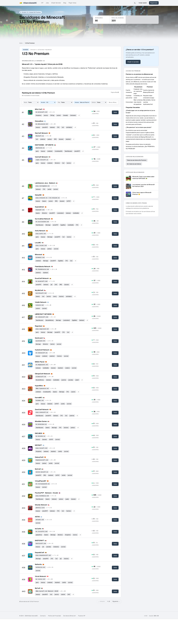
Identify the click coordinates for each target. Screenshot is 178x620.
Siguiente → (116, 601)
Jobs (47, 3)
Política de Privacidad (54, 616)
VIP (42, 3)
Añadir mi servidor (133, 62)
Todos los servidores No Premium (136, 160)
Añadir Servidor (56, 3)
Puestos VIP (81, 616)
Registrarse (153, 3)
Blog (64, 3)
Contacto (43, 616)
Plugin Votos (72, 3)
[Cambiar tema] (134, 3)
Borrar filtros (112, 102)
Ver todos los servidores (134, 164)
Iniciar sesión (143, 3)
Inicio (20, 43)
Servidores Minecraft (69, 616)
